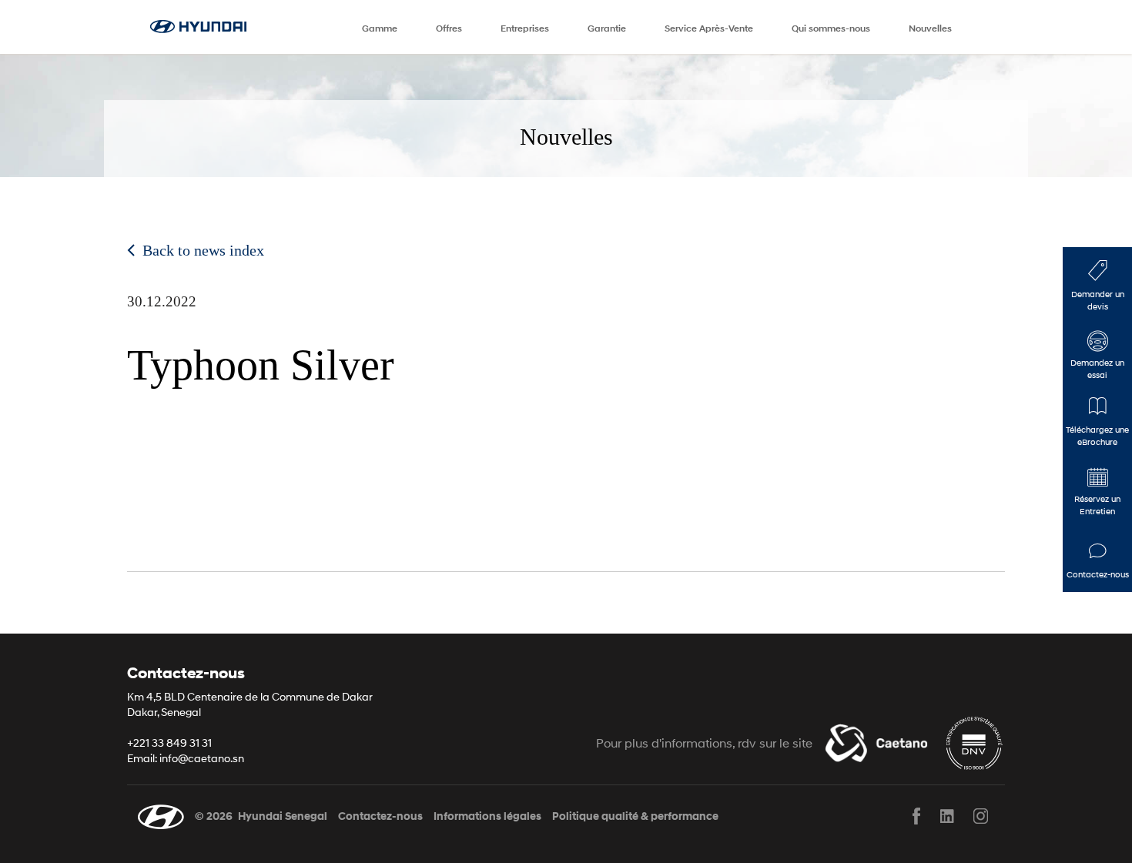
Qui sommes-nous (831, 28)
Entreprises (525, 28)
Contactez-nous (380, 816)
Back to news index (203, 250)
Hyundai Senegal (282, 816)
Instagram (979, 816)
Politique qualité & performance (635, 816)
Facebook (916, 816)
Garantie (607, 28)
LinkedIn (948, 816)
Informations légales (487, 816)
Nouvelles (930, 28)
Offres (449, 28)
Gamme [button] (379, 28)
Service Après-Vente (709, 28)
